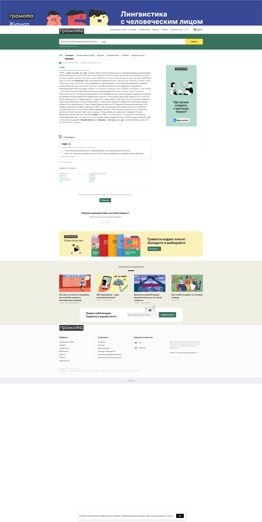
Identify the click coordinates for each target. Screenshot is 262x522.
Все (61, 55)
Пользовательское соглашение (109, 357)
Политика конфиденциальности (110, 354)
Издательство (176, 30)
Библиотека (63, 351)
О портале (102, 342)
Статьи (61, 303)
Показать (105, 200)
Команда (101, 345)
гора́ (64, 143)
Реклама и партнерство (106, 351)
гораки (92, 180)
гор (60, 182)
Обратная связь (104, 348)
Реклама (172, 138)
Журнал (155, 30)
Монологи (175, 300)
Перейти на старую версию (183, 352)
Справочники (144, 30)
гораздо (92, 178)
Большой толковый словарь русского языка (74, 70)
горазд (92, 176)
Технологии (108, 300)
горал (91, 182)
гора (62, 67)
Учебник (164, 30)
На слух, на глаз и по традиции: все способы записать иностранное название (74, 297)
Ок (180, 516)
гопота (62, 176)
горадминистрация (97, 174)
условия (169, 516)
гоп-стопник (64, 180)
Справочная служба (118, 30)
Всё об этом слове (68, 156)
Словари (132, 30)
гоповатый (64, 174)
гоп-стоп (63, 178)
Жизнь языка (145, 303)
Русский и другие (72, 303)
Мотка (138, 370)
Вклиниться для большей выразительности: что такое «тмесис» (148, 297)
